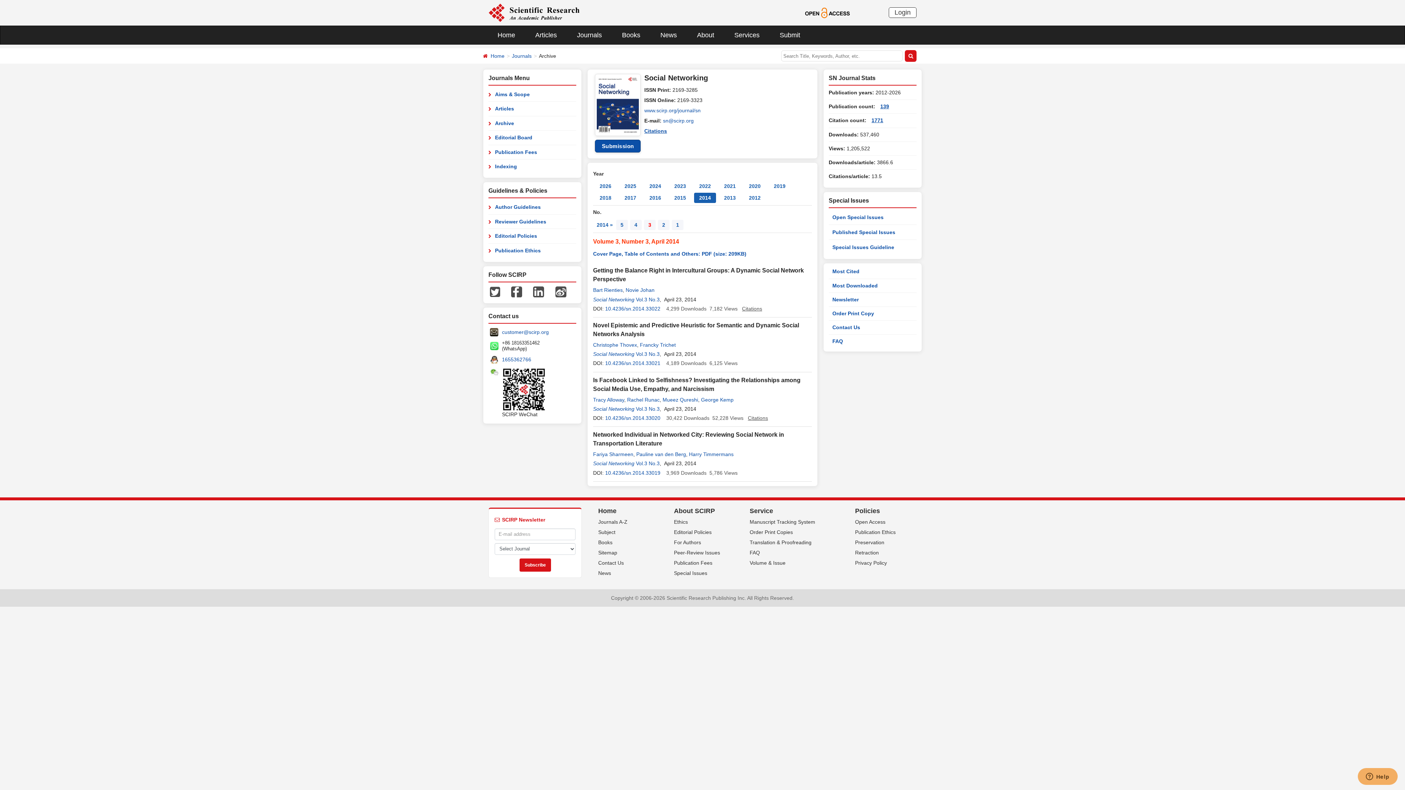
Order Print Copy (853, 313)
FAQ (837, 341)
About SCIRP (694, 511)
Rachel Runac (643, 400)
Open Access (870, 522)
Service (761, 511)
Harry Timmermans (711, 454)
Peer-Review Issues (697, 553)
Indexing (506, 166)
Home (506, 35)
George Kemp (717, 400)
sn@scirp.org (678, 121)
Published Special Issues (863, 232)
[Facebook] (516, 291)
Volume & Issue (768, 563)
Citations (655, 131)
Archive (504, 123)
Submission (618, 146)
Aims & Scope (512, 94)
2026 (605, 186)
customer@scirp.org (525, 332)
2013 (730, 198)
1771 (877, 120)
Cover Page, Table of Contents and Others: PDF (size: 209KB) (669, 254)
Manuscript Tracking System (782, 522)
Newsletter (845, 299)
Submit (790, 35)
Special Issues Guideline (863, 247)
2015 (680, 198)
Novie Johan (640, 290)
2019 (780, 186)
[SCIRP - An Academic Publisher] (534, 12)
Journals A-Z (612, 522)
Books (631, 35)
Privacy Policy (871, 563)
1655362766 (516, 359)
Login (903, 12)
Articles (546, 35)
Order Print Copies (771, 532)
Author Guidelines (518, 207)
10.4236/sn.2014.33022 (632, 309)
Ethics (681, 522)
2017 (630, 198)
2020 (755, 186)
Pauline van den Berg (661, 454)
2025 (630, 186)
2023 (680, 186)
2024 (655, 186)
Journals (589, 35)
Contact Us (846, 327)
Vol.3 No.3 (648, 299)
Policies (867, 511)
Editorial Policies (516, 236)
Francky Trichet (658, 345)
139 (884, 106)
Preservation (869, 542)
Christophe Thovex (615, 345)
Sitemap (607, 553)
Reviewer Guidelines (520, 222)
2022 (705, 186)
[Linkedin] (538, 291)
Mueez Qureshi (680, 400)
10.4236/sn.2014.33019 (632, 473)
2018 (605, 198)
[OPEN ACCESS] (827, 12)
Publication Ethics (518, 250)
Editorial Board (513, 137)
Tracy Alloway (608, 400)
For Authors (687, 542)
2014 (705, 198)
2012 (755, 198)
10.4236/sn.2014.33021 (632, 363)
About (705, 35)
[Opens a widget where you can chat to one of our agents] (1377, 777)
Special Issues (690, 573)
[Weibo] (560, 291)
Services (747, 35)
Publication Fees (516, 152)
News (668, 35)
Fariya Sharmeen (613, 454)
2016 (655, 198)
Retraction (867, 553)
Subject (606, 532)
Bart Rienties (608, 290)
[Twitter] (495, 291)
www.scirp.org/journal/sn (672, 110)
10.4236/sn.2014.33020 (632, 418)
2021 (730, 186)
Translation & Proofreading (781, 542)
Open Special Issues (858, 217)
